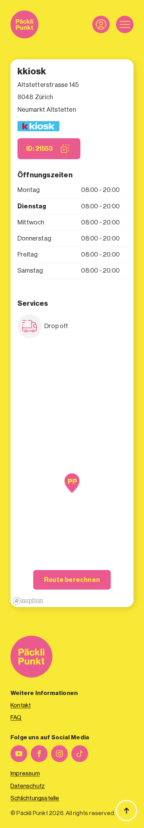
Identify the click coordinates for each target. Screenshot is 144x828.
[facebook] (39, 753)
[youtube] (18, 753)
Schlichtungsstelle (34, 798)
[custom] (79, 753)
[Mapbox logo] (28, 601)
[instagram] (59, 753)
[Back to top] (126, 810)
